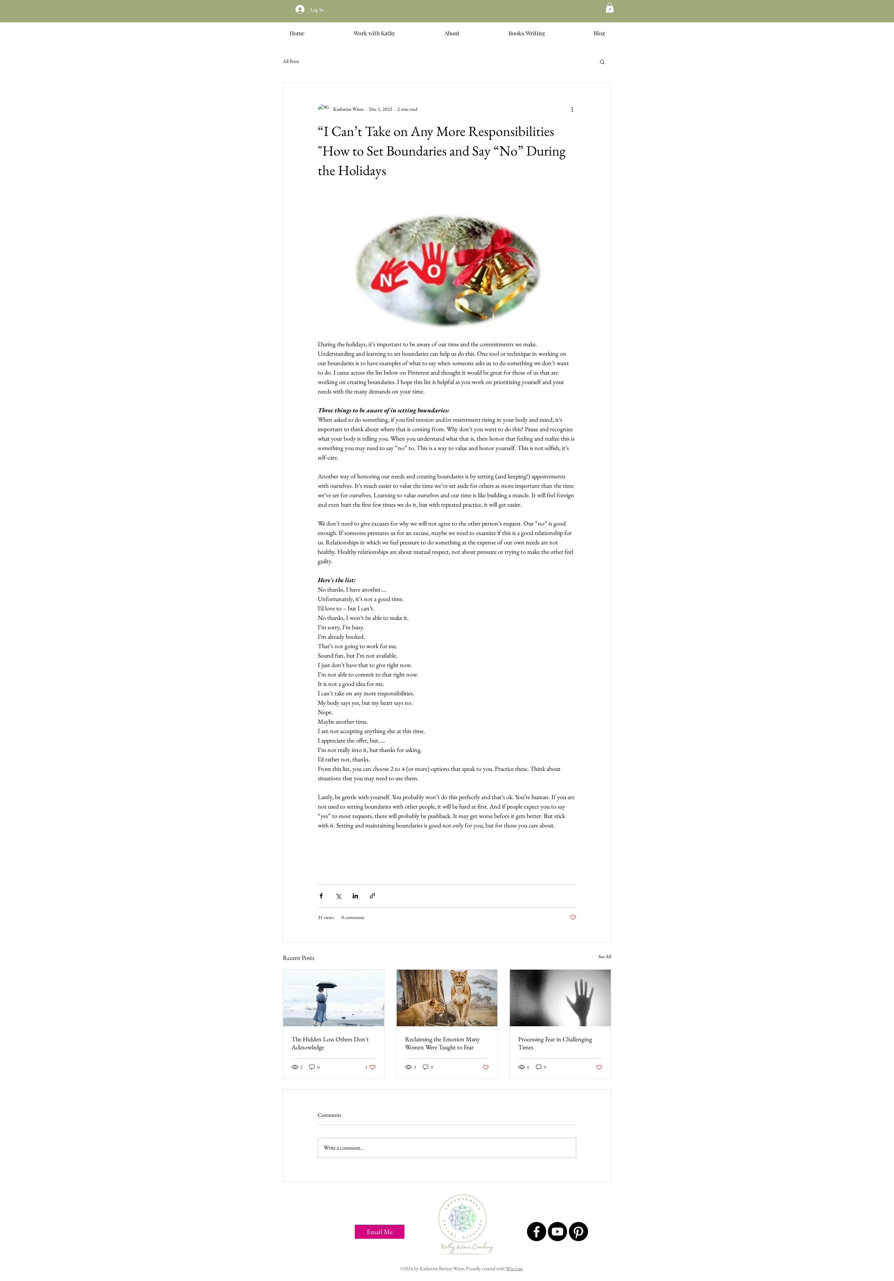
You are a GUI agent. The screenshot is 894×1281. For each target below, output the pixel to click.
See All (605, 956)
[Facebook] (536, 1231)
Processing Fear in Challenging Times (555, 1043)
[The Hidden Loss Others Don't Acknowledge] (333, 998)
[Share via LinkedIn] (355, 895)
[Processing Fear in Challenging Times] (560, 998)
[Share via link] (372, 895)
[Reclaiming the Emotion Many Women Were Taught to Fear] (447, 998)
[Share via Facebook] (321, 895)
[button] (610, 7)
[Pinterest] (578, 1231)
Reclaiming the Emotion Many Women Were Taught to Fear (442, 1043)
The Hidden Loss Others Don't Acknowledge (330, 1043)
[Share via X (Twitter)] (338, 895)
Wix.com (514, 1268)
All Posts (291, 61)
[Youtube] (557, 1231)
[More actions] (572, 109)
